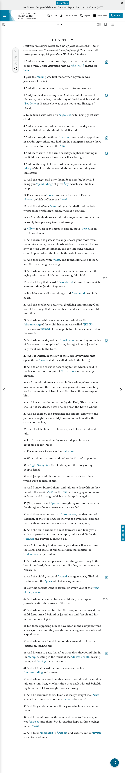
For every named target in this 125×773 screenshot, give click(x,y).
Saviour (29, 200)
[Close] (15, 51)
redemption (32, 554)
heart (36, 726)
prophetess (69, 514)
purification (68, 340)
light (33, 465)
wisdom (62, 733)
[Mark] (15, 57)
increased (47, 733)
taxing (42, 77)
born (51, 195)
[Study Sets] (99, 24)
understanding (34, 672)
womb (44, 360)
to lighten (44, 465)
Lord (63, 200)
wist (96, 695)
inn (63, 146)
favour (97, 733)
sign (53, 206)
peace (85, 229)
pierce (56, 503)
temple (33, 657)
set (51, 492)
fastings (29, 539)
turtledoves (69, 371)
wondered (66, 282)
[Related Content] (112, 24)
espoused (65, 115)
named (45, 329)
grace (49, 581)
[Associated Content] (106, 62)
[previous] (4, 390)
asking (42, 661)
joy (67, 184)
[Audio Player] (114, 762)
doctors (77, 657)
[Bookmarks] (105, 24)
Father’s (68, 699)
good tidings (45, 184)
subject (34, 722)
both (87, 657)
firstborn (66, 137)
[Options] (119, 24)
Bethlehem (31, 104)
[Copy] (15, 63)
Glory (31, 229)
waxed (63, 576)
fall (66, 492)
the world (78, 66)
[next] (121, 390)
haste (57, 260)
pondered (79, 293)
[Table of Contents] (3, 24)
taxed (27, 70)
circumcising (33, 325)
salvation (68, 451)
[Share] (15, 68)
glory (28, 168)
